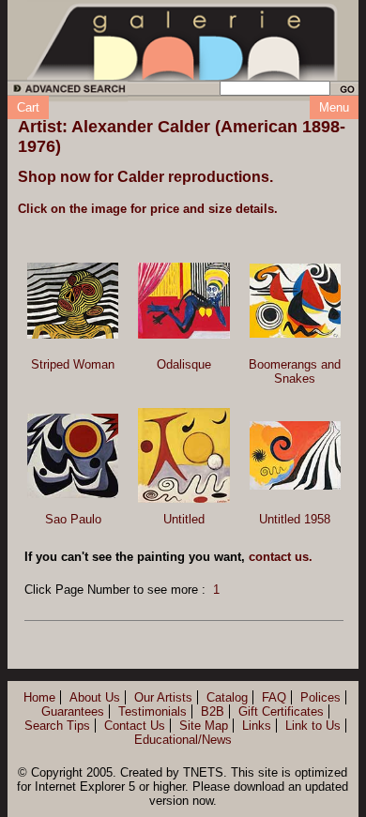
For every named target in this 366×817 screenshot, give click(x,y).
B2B (212, 711)
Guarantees (72, 711)
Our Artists (163, 697)
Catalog (227, 697)
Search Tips (57, 726)
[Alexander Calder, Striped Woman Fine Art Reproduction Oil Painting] (72, 301)
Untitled (184, 519)
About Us (94, 697)
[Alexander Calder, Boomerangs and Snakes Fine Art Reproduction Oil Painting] (295, 301)
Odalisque (184, 364)
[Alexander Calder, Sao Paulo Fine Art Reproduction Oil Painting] (72, 456)
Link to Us (313, 726)
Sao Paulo (73, 519)
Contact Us (134, 726)
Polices (320, 697)
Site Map (203, 726)
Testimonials (152, 711)
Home (39, 697)
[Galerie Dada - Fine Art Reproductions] (183, 40)
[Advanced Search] (66, 91)
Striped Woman (72, 364)
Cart (28, 107)
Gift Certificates (281, 711)
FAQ (274, 697)
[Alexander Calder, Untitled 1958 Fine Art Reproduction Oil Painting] (295, 455)
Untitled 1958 (294, 519)
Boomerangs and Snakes (295, 371)
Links (256, 726)
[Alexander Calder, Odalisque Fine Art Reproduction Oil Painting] (183, 301)
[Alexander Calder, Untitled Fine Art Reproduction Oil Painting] (183, 455)
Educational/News (183, 740)
